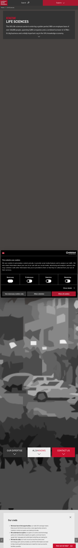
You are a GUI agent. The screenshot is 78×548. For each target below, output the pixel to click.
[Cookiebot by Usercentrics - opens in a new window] (67, 253)
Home (2, 7)
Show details (67, 288)
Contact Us (63, 451)
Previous (1, 540)
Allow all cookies (63, 294)
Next (76, 540)
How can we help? (62, 546)
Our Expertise (14, 451)
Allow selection (39, 294)
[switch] (29, 281)
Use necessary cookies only (14, 294)
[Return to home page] (4, 3)
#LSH (38, 451)
